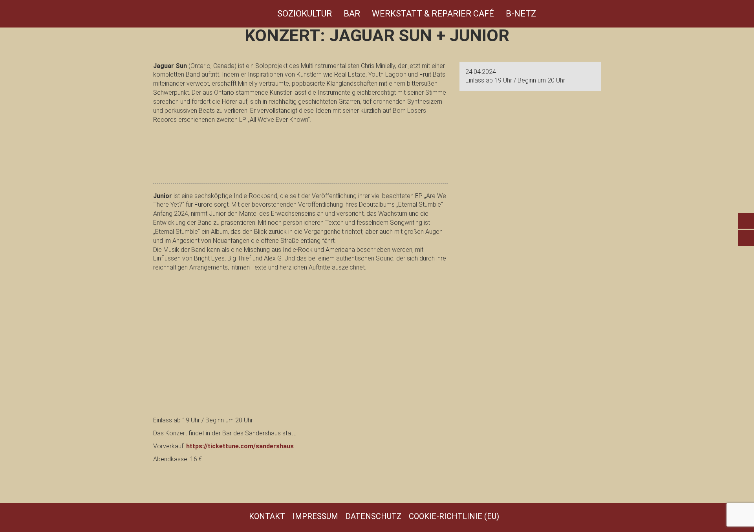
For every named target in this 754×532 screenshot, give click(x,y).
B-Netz (521, 13)
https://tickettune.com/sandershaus (240, 446)
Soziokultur (304, 13)
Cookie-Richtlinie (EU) (454, 516)
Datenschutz (373, 516)
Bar (352, 13)
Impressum (315, 516)
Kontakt (267, 516)
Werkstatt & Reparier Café (433, 13)
